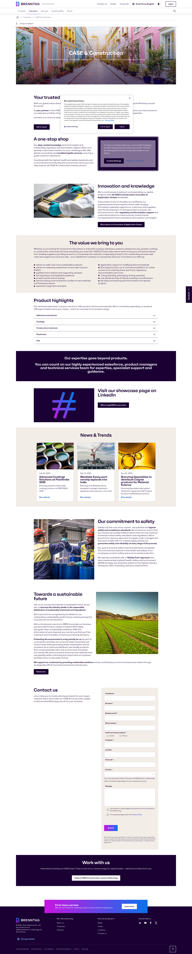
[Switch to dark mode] (159, 4)
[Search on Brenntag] (174, 11)
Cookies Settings (114, 161)
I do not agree (105, 127)
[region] (97, 114)
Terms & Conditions (63, 949)
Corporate (124, 4)
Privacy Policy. (109, 120)
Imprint (76, 949)
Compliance (49, 949)
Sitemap (85, 949)
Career (113, 4)
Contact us (102, 4)
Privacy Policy (36, 949)
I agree (122, 127)
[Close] (129, 98)
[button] (171, 4)
